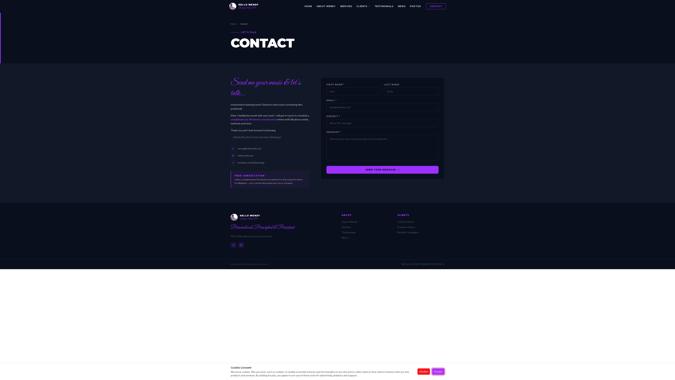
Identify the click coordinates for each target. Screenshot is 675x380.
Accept (438, 371)
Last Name (391, 84)
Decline (424, 371)
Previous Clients (406, 227)
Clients (361, 6)
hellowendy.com (245, 155)
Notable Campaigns (408, 232)
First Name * (335, 84)
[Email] (241, 245)
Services (346, 6)
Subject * (333, 116)
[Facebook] (233, 245)
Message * (333, 132)
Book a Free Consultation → (423, 264)
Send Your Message (380, 169)
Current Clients (405, 221)
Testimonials (384, 6)
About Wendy (326, 6)
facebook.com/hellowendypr (251, 162)
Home (308, 6)
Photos (415, 6)
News (401, 6)
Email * (331, 100)
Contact (436, 6)
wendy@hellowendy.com (249, 148)
